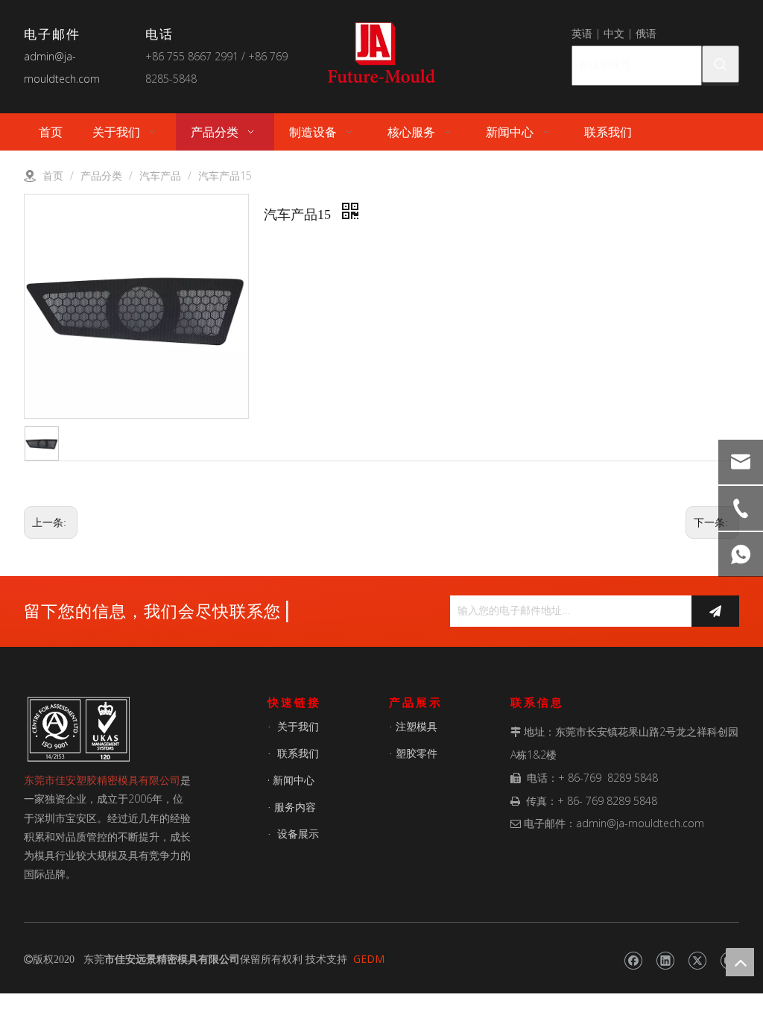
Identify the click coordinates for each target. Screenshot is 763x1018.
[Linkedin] (665, 960)
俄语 (646, 33)
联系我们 (298, 753)
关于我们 (298, 726)
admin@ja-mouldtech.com (640, 823)
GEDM (368, 959)
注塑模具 (416, 726)
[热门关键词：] (720, 64)
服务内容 (295, 807)
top (740, 962)
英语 (582, 33)
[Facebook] (633, 960)
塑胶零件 (416, 753)
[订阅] (715, 611)
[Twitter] (697, 960)
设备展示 (298, 833)
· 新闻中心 (290, 780)
